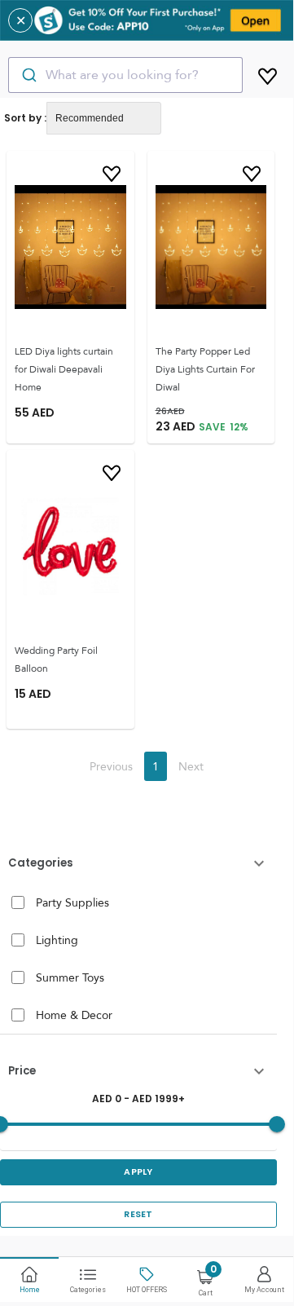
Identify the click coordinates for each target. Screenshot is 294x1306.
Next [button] (191, 766)
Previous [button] (111, 766)
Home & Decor (74, 1015)
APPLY (138, 1172)
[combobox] (125, 75)
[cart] (267, 73)
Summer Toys (70, 977)
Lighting (57, 940)
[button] (138, 863)
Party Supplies (72, 902)
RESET (138, 1214)
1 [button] (155, 766)
